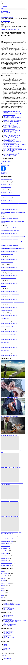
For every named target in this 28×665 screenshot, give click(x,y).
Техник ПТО (3, 286)
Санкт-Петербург (5, 573)
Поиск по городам (7, 625)
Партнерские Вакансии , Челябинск (9, 209)
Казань (2, 590)
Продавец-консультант (9, 608)
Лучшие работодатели (6, 161)
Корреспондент (7, 648)
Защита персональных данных (10, 621)
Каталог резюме (7, 635)
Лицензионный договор (9, 660)
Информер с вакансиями (9, 637)
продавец (13, 26)
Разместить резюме (5, 29)
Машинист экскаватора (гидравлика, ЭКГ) (10, 230)
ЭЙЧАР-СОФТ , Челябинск (7, 184)
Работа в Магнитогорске (7, 541)
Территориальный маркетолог (7, 262)
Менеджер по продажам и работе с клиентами (10, 195)
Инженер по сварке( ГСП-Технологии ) (9, 278)
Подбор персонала (5, 12)
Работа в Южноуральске (6, 563)
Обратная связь (7, 658)
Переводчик (6, 650)
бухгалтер (18, 26)
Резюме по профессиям (9, 638)
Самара (2, 595)
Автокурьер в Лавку (5, 342)
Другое (5, 605)
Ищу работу (3, 8)
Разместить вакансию (8, 631)
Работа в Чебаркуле (5, 555)
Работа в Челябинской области (8, 538)
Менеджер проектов (5, 318)
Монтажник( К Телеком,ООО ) (7, 254)
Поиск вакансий (7, 617)
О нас (4, 655)
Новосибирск (4, 578)
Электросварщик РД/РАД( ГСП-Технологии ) (10, 294)
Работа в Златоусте (5, 546)
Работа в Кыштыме (5, 558)
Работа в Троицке (5, 550)
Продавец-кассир (7, 609)
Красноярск (3, 585)
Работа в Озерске (5, 553)
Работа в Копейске (5, 548)
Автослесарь (6, 607)
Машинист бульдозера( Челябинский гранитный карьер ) (13, 236)
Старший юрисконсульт (6, 187)
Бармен (5, 644)
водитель (8, 26)
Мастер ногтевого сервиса (6, 179)
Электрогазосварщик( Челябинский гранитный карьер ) (12, 248)
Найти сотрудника (7, 632)
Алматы (3, 592)
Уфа (2, 597)
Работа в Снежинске (6, 565)
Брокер (5, 645)
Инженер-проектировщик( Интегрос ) (8, 334)
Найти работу (6, 616)
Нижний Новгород (5, 583)
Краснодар (3, 580)
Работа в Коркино (5, 560)
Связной (3, 28)
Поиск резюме (6, 633)
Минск (2, 588)
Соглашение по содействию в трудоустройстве (14, 620)
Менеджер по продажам (9, 603)
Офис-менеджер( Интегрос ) (6, 310)
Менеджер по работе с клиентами (11, 604)
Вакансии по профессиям (9, 624)
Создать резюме (4, 11)
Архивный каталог (8, 622)
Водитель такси (7, 647)
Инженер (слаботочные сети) (7, 326)
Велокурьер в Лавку (5, 350)
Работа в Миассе (5, 543)
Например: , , (11, 26)
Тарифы (5, 636)
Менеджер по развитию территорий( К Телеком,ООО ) (12, 270)
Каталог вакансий (5, 39)
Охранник (5, 649)
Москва (2, 571)
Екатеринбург (4, 575)
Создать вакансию (5, 21)
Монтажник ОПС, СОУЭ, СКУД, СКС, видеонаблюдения (12, 302)
